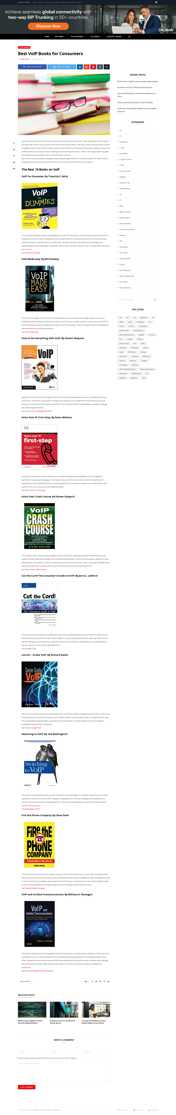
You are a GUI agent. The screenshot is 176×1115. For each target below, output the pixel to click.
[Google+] (87, 66)
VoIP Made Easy (32, 332)
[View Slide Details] (88, 19)
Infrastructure (124, 189)
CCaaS (122, 148)
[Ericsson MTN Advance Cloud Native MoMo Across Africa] (96, 1010)
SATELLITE (146, 356)
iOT (135, 343)
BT (150, 322)
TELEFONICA (136, 373)
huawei (139, 339)
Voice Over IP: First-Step (35, 490)
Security (122, 235)
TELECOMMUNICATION (127, 369)
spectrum (133, 361)
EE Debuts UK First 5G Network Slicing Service (134, 87)
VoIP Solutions (125, 288)
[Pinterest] (93, 66)
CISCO (121, 326)
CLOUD (131, 326)
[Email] (107, 66)
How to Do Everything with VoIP (38, 411)
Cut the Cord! (30, 648)
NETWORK (134, 348)
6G (135, 317)
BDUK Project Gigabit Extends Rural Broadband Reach (57, 2)
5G (120, 130)
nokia (121, 352)
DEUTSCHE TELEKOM (126, 335)
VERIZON (122, 378)
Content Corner (114, 37)
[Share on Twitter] (14, 149)
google (129, 339)
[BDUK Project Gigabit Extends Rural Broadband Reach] (32, 1010)
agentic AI (144, 317)
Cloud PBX (123, 153)
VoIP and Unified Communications (39, 971)
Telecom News (77, 37)
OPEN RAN (131, 352)
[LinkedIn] (80, 66)
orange (143, 352)
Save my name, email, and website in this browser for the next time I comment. (47, 1058)
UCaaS (122, 264)
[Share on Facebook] (14, 143)
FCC (120, 339)
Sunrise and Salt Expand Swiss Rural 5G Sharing (135, 102)
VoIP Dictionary (125, 270)
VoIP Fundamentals (126, 276)
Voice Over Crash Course (35, 569)
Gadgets (122, 177)
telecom (135, 365)
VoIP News (59, 37)
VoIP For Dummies (32, 253)
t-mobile (144, 361)
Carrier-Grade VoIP (33, 728)
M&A (121, 206)
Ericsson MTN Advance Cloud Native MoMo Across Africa (93, 1022)
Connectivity (143, 326)
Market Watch (124, 218)
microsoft (122, 348)
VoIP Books (25, 981)
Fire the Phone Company (35, 888)
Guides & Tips (124, 183)
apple (121, 322)
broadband (140, 322)
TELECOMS (123, 373)
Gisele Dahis (24, 59)
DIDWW (141, 335)
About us (37, 1110)
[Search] (128, 36)
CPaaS (121, 165)
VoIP (143, 378)
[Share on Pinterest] (104, 981)
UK (147, 373)
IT (120, 200)
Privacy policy (46, 1110)
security (122, 361)
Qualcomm (123, 356)
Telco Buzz (123, 253)
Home (47, 37)
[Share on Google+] (100, 981)
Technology (123, 365)
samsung (135, 356)
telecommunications (147, 369)
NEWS (145, 348)
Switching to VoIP (32, 809)
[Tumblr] (100, 66)
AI (120, 136)
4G (120, 317)
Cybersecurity (124, 330)
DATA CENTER (138, 330)
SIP (120, 241)
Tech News (94, 37)
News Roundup (125, 223)
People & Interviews (127, 229)
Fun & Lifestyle (125, 171)
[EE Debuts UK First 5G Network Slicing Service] (64, 1010)
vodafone (134, 378)
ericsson (152, 335)
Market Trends (125, 212)
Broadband (123, 142)
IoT (120, 194)
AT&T (130, 322)
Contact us (56, 1110)
